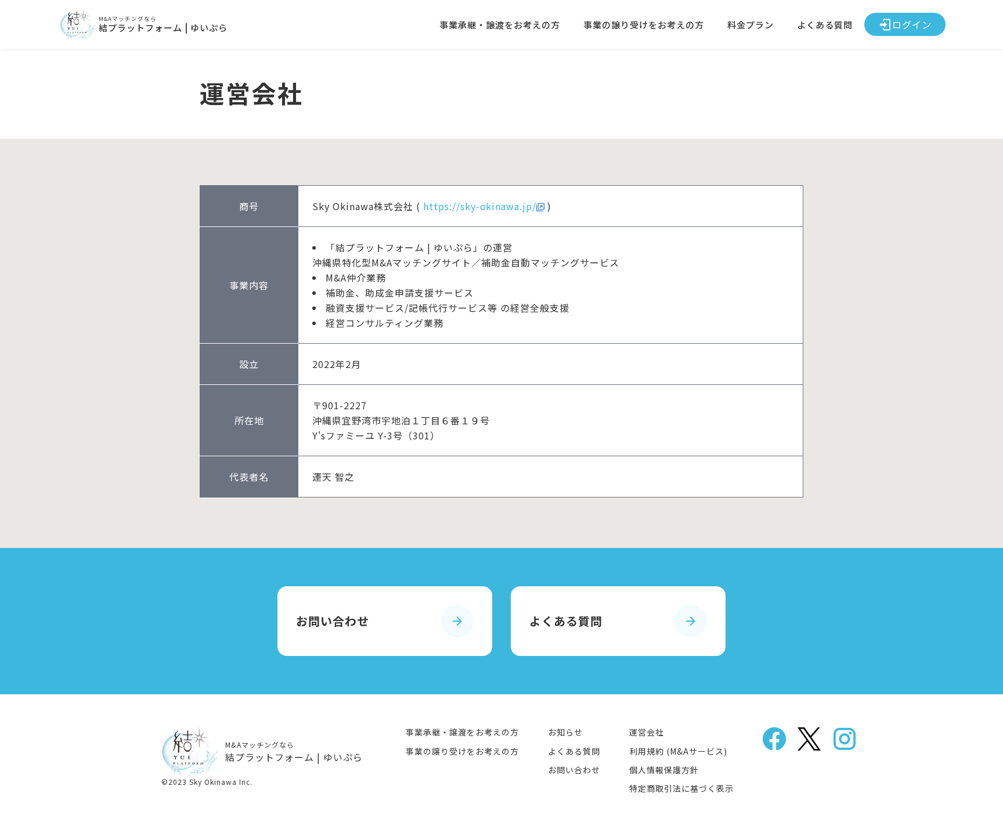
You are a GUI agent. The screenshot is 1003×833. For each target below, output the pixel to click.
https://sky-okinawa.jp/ (479, 206)
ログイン (912, 24)
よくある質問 (825, 24)
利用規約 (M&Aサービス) (678, 751)
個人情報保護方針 (664, 770)
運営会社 (646, 732)
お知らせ (565, 732)
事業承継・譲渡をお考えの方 (499, 24)
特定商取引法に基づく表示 (681, 788)
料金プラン (750, 24)
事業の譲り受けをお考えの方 (643, 24)
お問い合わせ (574, 770)
